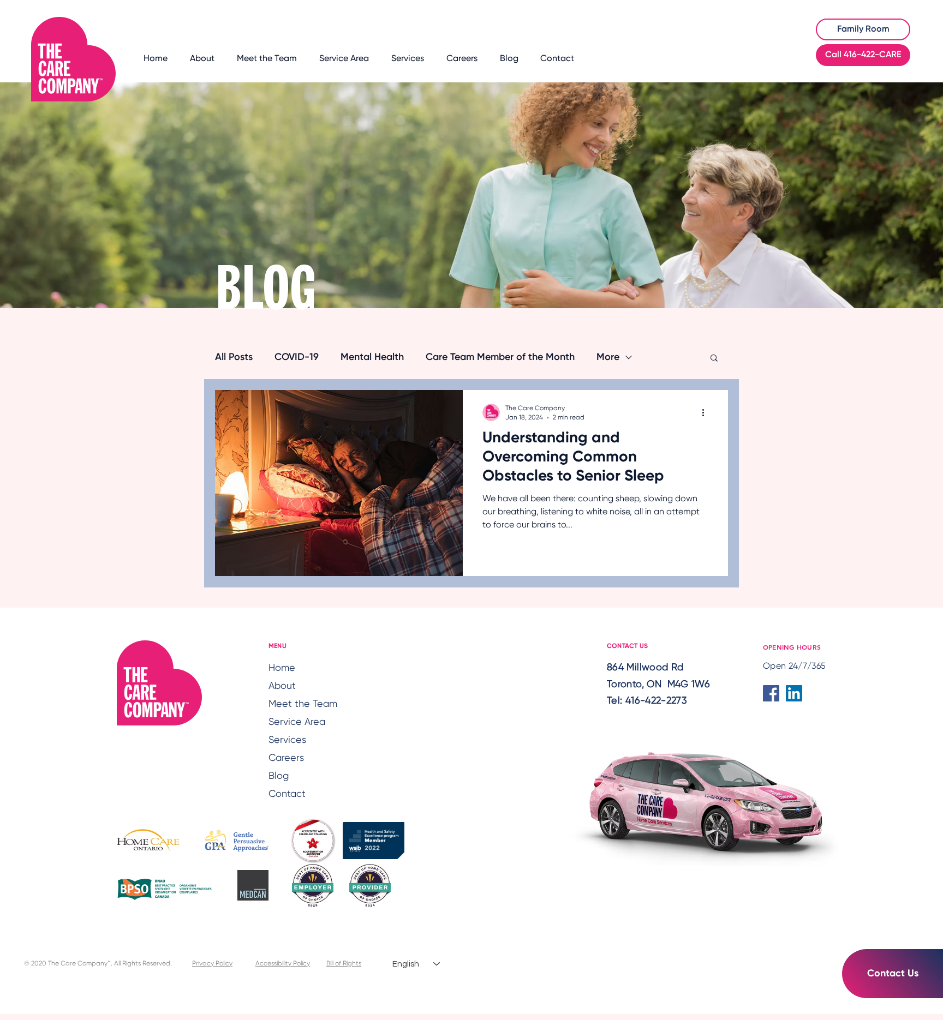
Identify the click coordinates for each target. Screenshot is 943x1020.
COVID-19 (296, 357)
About (282, 686)
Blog (278, 776)
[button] (714, 358)
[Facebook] (771, 693)
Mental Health (372, 357)
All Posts (234, 357)
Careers (286, 758)
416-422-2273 (656, 701)
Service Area (296, 722)
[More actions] (706, 412)
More (607, 357)
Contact (287, 794)
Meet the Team (299, 704)
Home (281, 668)
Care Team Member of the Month (500, 357)
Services (287, 740)
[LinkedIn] (794, 693)
